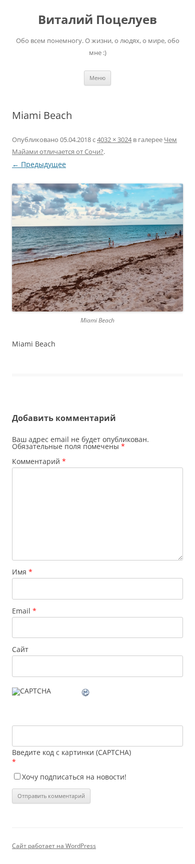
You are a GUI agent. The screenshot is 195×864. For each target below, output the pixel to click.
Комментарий (39, 461)
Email (24, 611)
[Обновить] (86, 693)
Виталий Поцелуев (97, 20)
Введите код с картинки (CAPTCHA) (71, 752)
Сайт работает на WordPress (54, 846)
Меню (98, 78)
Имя (22, 571)
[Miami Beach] (97, 248)
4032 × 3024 (114, 139)
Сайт (20, 649)
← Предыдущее (39, 164)
